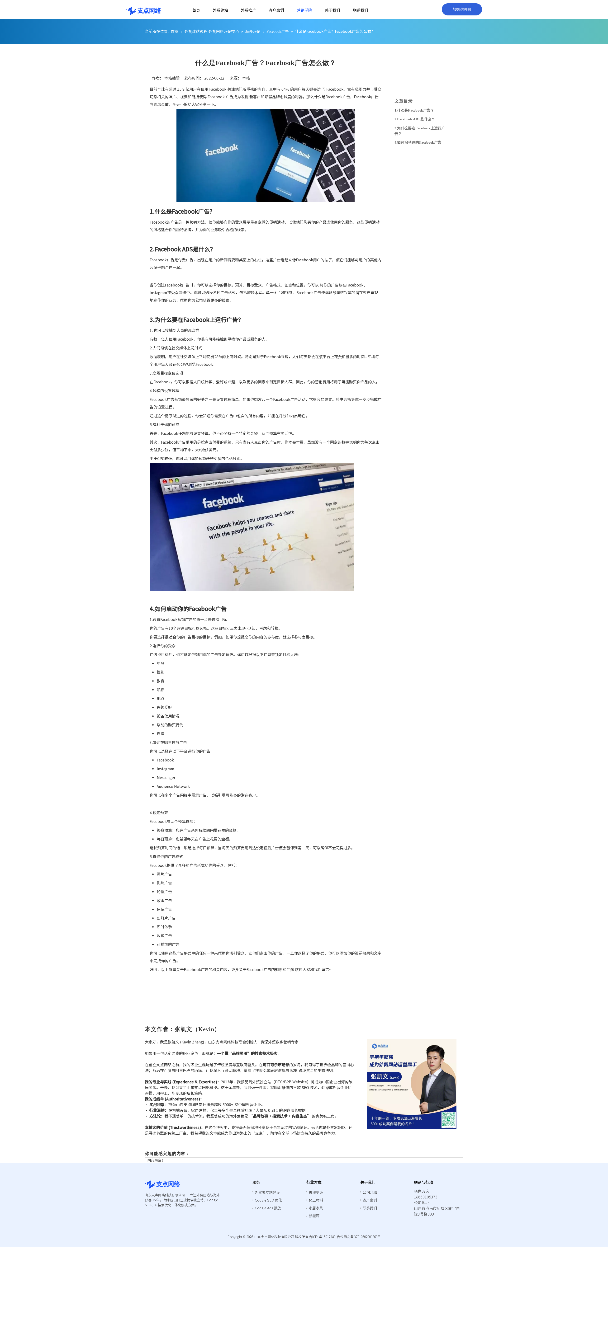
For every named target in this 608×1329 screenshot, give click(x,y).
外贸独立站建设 (267, 1192)
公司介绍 (370, 1192)
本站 (246, 78)
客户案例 (370, 1200)
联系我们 (370, 1207)
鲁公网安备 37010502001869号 (359, 1236)
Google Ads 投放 (268, 1207)
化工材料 (316, 1200)
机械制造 (316, 1192)
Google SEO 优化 (268, 1200)
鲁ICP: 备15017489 (322, 1236)
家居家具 (316, 1207)
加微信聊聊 (461, 9)
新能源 (314, 1215)
